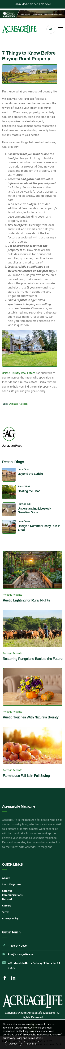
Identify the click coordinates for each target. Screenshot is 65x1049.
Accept (13, 1043)
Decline (31, 1043)
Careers (6, 905)
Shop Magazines (11, 884)
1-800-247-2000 (17, 945)
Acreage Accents (18, 403)
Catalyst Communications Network (12, 895)
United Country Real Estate (18, 373)
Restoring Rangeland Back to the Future (32, 659)
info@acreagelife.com (21, 954)
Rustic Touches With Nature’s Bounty (30, 717)
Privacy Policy (10, 918)
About (6, 878)
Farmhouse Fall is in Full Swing (26, 776)
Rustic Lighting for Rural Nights (26, 600)
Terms (5, 912)
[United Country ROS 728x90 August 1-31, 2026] (32, 14)
